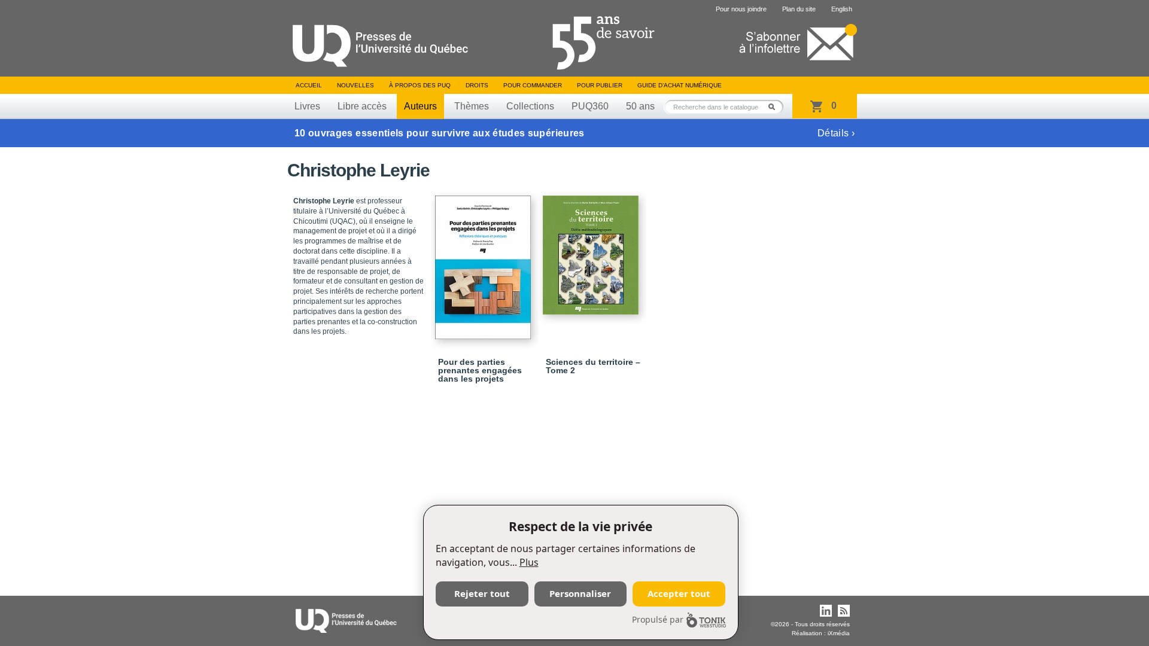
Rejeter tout (482, 593)
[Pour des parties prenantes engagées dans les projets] (485, 262)
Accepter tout (679, 593)
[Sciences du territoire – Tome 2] (592, 249)
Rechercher (775, 106)
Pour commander (532, 85)
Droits (477, 85)
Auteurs (420, 106)
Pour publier (599, 85)
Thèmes (471, 106)
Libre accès (362, 106)
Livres (307, 106)
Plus (529, 562)
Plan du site (799, 9)
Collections (530, 106)
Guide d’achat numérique (679, 85)
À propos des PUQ (420, 85)
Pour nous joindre (741, 9)
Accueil (309, 85)
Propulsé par (657, 619)
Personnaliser (580, 593)
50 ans (640, 106)
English (841, 9)
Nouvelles (355, 85)
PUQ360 (590, 106)
